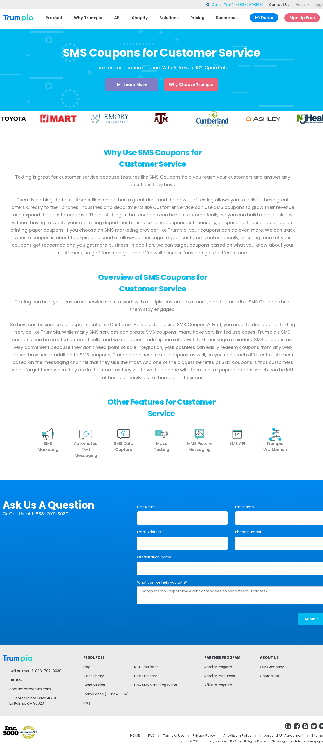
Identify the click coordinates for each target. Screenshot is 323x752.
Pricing (197, 18)
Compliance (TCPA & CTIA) (106, 694)
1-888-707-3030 (249, 4)
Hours (301, 4)
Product (54, 18)
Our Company (272, 666)
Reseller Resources (219, 675)
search (208, 4)
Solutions (169, 18)
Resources (227, 18)
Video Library (93, 675)
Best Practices (145, 675)
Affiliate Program (218, 684)
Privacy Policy (204, 735)
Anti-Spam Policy (237, 735)
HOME (135, 735)
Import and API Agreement (281, 735)
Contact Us (279, 4)
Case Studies (94, 684)
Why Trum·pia (88, 18)
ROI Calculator (146, 666)
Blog (86, 666)
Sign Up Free (302, 18)
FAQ (86, 703)
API (117, 18)
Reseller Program (218, 666)
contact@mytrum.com (30, 689)
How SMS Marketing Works (155, 684)
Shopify (140, 18)
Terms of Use (173, 735)
